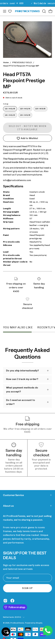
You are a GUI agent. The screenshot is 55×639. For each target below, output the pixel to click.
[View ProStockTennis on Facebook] (12, 600)
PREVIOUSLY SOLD (22, 62)
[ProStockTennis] (27, 11)
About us (8, 505)
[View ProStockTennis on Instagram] (5, 600)
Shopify (39, 623)
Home (6, 62)
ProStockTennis (17, 623)
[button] (44, 11)
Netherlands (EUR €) (12, 617)
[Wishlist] (9, 11)
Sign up (27, 588)
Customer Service (13, 495)
